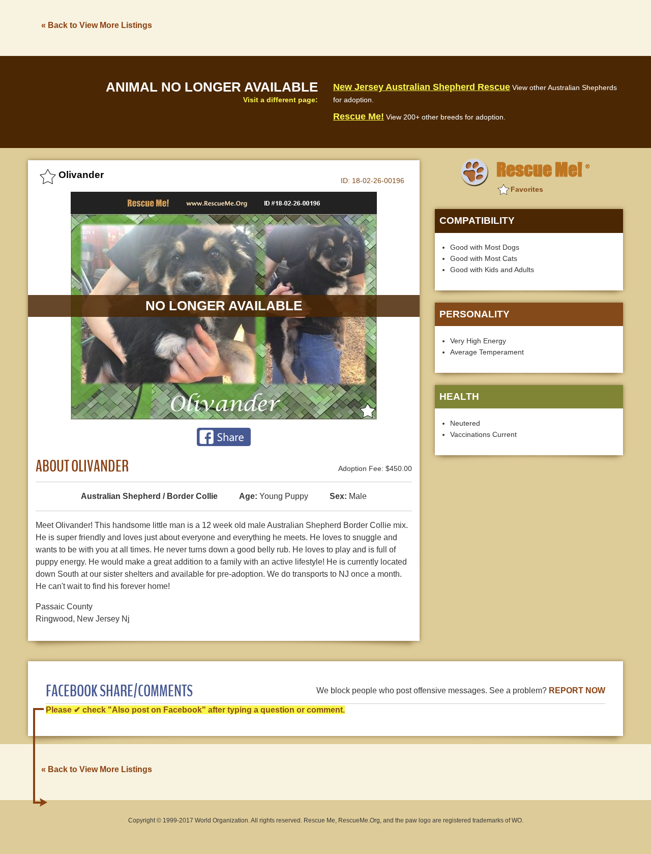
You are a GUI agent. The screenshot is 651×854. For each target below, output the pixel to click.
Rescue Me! (358, 116)
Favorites (527, 189)
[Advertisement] (438, 27)
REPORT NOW (577, 690)
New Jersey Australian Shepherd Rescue (421, 87)
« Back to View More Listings (96, 25)
